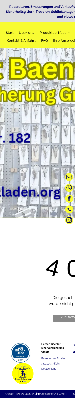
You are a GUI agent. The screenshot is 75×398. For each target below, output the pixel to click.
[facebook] (69, 199)
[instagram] (69, 220)
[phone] (69, 209)
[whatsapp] (69, 188)
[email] (69, 177)
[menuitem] (10, 33)
